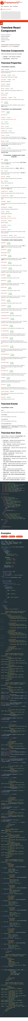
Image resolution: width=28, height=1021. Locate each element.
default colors (13, 119)
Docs (2, 6)
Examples (3, 41)
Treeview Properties (5, 36)
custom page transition (11, 218)
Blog (11, 6)
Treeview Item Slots (5, 39)
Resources (6, 6)
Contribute (15, 6)
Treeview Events (4, 38)
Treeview (10, 46)
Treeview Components (6, 34)
